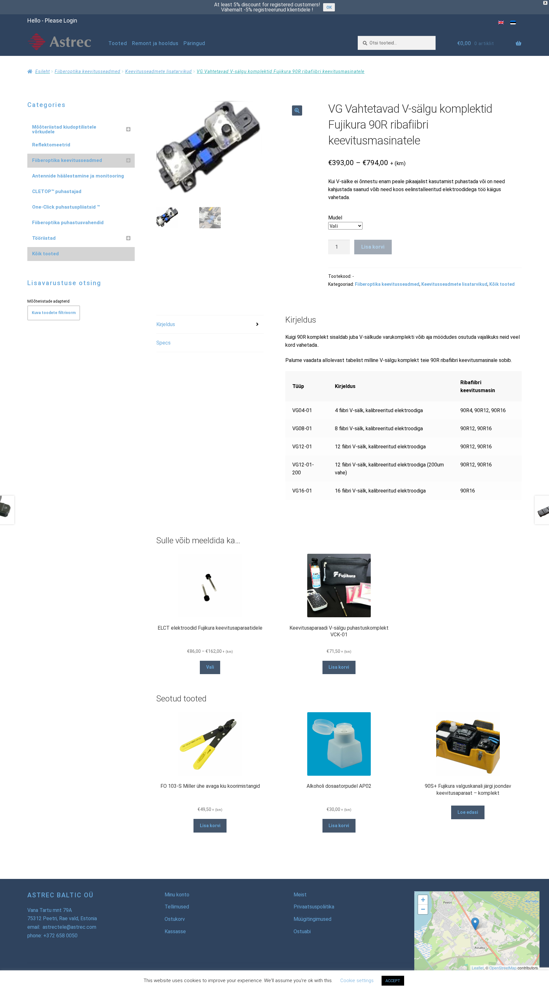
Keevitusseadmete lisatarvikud (158, 71)
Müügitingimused (312, 919)
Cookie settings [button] (357, 980)
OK (329, 7)
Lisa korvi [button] (339, 667)
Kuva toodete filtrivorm (54, 313)
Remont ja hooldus (155, 43)
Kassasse (175, 931)
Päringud (194, 43)
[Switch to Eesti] (513, 22)
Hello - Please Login (52, 20)
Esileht (42, 71)
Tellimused (177, 907)
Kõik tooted (502, 284)
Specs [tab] (163, 343)
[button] (297, 110)
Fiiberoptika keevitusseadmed (87, 71)
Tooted (117, 43)
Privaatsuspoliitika (314, 907)
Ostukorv (175, 919)
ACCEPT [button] (392, 980)
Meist (300, 895)
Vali (210, 667)
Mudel (335, 218)
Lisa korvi (372, 247)
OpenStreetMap (503, 967)
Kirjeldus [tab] (165, 324)
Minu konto (177, 895)
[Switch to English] (501, 22)
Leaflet (478, 967)
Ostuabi (302, 931)
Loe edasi (468, 812)
